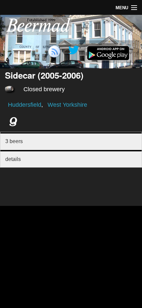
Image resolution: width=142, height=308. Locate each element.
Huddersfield (24, 104)
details (13, 159)
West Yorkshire (67, 104)
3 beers (14, 141)
